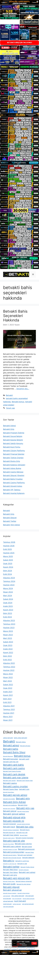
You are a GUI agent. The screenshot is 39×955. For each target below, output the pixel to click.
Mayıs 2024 (8, 588)
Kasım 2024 (8, 567)
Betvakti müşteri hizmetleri (24, 838)
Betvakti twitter (11, 866)
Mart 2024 (7, 596)
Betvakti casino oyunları (15, 786)
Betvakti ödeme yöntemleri (24, 881)
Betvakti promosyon (26, 849)
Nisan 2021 (7, 720)
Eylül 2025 (7, 549)
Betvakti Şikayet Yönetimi (13, 475)
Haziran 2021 (8, 713)
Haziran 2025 (8, 553)
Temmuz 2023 (9, 624)
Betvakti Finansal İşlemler (13, 454)
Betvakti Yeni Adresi (11, 525)
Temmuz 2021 (9, 709)
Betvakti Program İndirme (13, 433)
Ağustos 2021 (9, 706)
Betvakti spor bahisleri (25, 855)
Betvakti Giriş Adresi (14, 802)
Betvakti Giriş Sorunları (9, 808)
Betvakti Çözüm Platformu (14, 451)
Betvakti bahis (10, 749)
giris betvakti (29, 896)
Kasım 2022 (8, 652)
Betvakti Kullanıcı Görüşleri (14, 465)
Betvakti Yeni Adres (10, 872)
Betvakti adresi (11, 745)
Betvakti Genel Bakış (8, 792)
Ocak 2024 (7, 603)
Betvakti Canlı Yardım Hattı (25, 780)
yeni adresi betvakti (28, 904)
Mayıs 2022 (8, 674)
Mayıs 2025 (8, 556)
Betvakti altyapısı (25, 746)
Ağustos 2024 (9, 578)
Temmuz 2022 (9, 667)
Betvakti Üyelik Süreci (9, 881)
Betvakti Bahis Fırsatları (13, 479)
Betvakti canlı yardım (9, 780)
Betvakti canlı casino (14, 768)
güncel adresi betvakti (28, 898)
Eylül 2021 (7, 702)
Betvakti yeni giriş (10, 875)
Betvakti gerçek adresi (15, 795)
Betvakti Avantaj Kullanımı (14, 493)
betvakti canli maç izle (10, 762)
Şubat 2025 (8, 560)
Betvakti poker (27, 846)
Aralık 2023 (8, 606)
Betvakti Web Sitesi (10, 870)
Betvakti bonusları (10, 759)
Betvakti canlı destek (14, 774)
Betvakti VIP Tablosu (11, 490)
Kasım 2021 (8, 695)
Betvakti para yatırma (23, 844)
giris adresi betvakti (17, 896)
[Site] (19, 71)
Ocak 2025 (7, 564)
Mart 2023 (7, 638)
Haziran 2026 (8, 546)
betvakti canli (24, 759)
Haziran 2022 (8, 670)
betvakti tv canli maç (22, 861)
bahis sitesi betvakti (20, 738)
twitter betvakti (17, 904)
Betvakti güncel (9, 811)
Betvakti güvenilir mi (13, 821)
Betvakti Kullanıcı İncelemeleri (11, 830)
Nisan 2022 (8, 677)
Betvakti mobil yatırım (9, 838)
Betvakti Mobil (23, 835)
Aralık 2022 (8, 649)
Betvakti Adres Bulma (12, 468)
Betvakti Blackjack (8, 756)
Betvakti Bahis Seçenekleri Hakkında (15, 315)
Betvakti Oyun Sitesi (8, 844)
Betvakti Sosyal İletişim (12, 436)
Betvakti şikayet (11, 887)
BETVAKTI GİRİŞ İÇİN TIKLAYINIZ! (19, 43)
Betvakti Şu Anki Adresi (23, 884)
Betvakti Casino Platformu (14, 483)
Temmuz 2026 (9, 542)
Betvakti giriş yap (25, 808)
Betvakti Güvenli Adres (12, 486)
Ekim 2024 (7, 571)
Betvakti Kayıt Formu (11, 447)
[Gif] (19, 115)
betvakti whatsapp (24, 870)
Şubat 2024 (8, 599)
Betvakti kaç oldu (24, 826)
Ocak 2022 (7, 688)
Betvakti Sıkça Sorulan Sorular (12, 857)
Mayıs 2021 (8, 717)
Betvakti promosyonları (13, 852)
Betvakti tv (8, 860)
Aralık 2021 (7, 692)
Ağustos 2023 (9, 620)
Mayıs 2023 (8, 631)
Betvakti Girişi (22, 805)
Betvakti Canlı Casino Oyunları (12, 771)
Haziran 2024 (8, 585)
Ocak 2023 (7, 645)
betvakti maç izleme (11, 835)
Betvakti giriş (23, 798)
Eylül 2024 (7, 574)
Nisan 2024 (8, 592)
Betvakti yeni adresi (27, 872)
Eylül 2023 (7, 617)
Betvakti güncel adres (23, 811)
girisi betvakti (7, 898)
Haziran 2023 (8, 628)
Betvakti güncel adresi (14, 814)
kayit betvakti (20, 901)
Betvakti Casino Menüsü (13, 472)
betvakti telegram (28, 857)
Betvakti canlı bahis (13, 764)
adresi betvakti (8, 738)
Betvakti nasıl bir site (14, 840)
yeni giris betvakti (8, 906)
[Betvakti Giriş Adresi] (16, 274)
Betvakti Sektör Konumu (13, 443)
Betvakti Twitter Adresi (27, 867)
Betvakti (9, 395)
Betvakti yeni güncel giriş (16, 878)
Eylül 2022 (7, 660)
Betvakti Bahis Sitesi (14, 752)
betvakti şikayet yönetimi (9, 893)
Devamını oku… (22, 389)
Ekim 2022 (7, 656)
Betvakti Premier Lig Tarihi (10, 849)
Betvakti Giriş (8, 429)
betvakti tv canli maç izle (9, 863)
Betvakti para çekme (12, 846)
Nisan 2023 (8, 635)
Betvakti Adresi (9, 426)
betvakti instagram (9, 824)
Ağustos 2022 (9, 663)
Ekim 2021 (7, 699)
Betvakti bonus (18, 402)
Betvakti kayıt (9, 827)
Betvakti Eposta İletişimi (13, 440)
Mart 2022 (7, 681)
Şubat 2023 (8, 642)
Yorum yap (10, 408)
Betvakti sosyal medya (10, 855)
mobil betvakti (7, 904)
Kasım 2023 (8, 610)
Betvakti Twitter (9, 521)
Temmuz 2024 (9, 581)
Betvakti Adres (21, 742)
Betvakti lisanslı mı (9, 832)
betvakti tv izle (22, 863)
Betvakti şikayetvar (12, 890)
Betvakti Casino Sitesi (10, 789)
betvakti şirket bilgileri (23, 893)
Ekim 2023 (7, 613)
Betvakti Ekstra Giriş (11, 461)
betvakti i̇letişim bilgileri (23, 824)
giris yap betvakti (17, 898)
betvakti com (24, 789)
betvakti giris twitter (9, 799)
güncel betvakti (8, 901)
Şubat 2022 (8, 685)
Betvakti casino (10, 783)
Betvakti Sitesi (29, 852)
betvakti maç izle (21, 832)
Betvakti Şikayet (10, 518)
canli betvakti (6, 896)
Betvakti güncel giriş (14, 817)
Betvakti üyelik (9, 884)
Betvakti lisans (25, 830)
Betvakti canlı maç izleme (15, 777)
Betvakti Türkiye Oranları (13, 458)
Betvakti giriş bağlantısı (10, 805)
